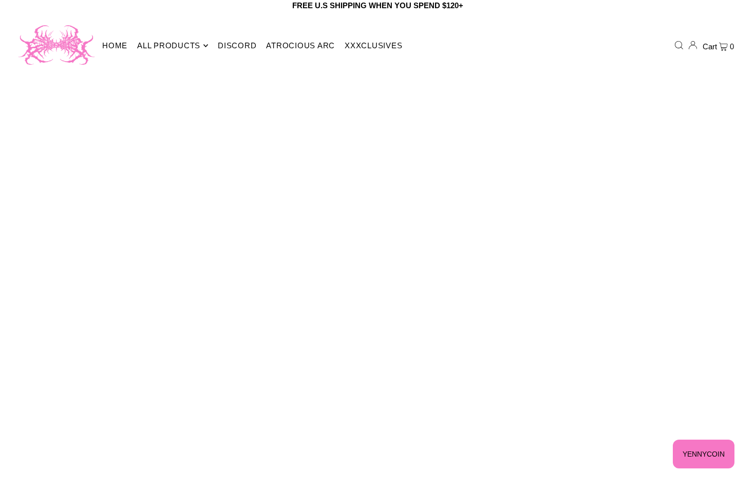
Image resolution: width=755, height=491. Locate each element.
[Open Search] (679, 45)
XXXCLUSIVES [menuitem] (373, 45)
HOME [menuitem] (114, 45)
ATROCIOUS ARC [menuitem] (300, 45)
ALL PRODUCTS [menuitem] (168, 45)
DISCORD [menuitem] (237, 45)
